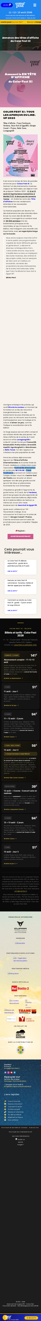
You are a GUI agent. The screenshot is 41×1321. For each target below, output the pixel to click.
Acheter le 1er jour (10, 705)
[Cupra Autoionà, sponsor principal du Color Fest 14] (20, 927)
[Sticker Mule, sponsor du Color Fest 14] (20, 945)
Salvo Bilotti (34, 1306)
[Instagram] (8, 1072)
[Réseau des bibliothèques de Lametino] (10, 1011)
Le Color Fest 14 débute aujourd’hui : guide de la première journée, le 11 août (18, 563)
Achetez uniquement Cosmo (14, 809)
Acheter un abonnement (12, 678)
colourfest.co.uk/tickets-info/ (25, 645)
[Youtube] (11, 1072)
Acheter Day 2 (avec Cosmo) (14, 777)
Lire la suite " (13, 571)
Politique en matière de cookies (14, 1127)
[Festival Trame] (27, 1011)
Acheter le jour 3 (9, 863)
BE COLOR (20, 470)
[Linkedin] (14, 1072)
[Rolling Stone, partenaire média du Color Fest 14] (20, 975)
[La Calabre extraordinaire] (14, 1004)
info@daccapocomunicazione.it (17, 1086)
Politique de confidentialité (20, 1132)
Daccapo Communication (15, 1081)
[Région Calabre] (20, 1050)
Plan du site (34, 1127)
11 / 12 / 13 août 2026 (20, 12)
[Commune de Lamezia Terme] (28, 1004)
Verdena (32, 492)
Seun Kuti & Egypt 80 (27, 505)
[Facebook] (5, 1072)
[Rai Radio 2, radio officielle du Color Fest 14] (20, 988)
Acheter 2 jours (9, 737)
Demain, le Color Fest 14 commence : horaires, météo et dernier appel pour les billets (20, 583)
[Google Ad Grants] (11, 1018)
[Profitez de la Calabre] (26, 1018)
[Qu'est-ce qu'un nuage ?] (20, 1034)
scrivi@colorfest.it (21, 891)
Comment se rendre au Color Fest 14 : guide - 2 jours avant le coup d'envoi (20, 602)
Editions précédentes (21, 1136)
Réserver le (21, 22)
